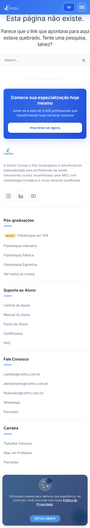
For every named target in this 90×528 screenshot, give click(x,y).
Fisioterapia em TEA (32, 235)
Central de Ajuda (17, 305)
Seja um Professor (18, 453)
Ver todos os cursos (19, 274)
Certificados (13, 333)
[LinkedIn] (21, 196)
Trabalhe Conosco (18, 443)
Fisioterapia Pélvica (19, 255)
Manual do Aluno (17, 315)
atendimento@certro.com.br (26, 383)
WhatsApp (12, 402)
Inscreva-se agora (45, 128)
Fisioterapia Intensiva (20, 246)
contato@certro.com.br (22, 374)
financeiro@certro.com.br (24, 393)
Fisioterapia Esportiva (20, 264)
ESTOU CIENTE (45, 518)
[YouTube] (33, 196)
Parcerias (11, 412)
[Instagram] (8, 196)
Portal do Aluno (16, 324)
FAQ (7, 343)
